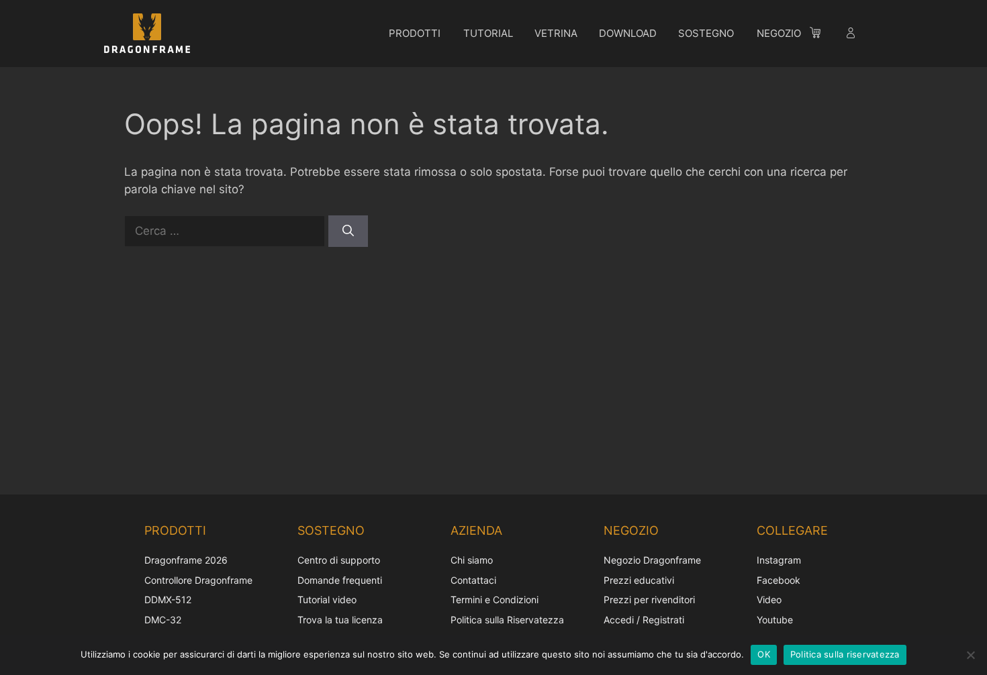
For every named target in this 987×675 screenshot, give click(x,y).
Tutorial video (327, 599)
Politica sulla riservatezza (845, 654)
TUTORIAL (488, 33)
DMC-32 (162, 619)
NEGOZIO (779, 33)
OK (763, 654)
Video (769, 599)
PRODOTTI (414, 33)
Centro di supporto (338, 560)
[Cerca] (348, 231)
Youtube (775, 619)
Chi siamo (472, 560)
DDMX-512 (167, 599)
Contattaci (473, 580)
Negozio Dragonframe (652, 560)
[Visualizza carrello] (822, 35)
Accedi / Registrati (644, 619)
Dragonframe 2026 (186, 560)
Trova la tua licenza (340, 619)
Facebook (778, 580)
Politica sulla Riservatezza (507, 619)
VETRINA (555, 33)
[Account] (852, 35)
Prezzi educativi (639, 580)
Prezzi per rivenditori (649, 599)
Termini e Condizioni (494, 599)
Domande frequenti (339, 580)
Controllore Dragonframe (198, 580)
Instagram (779, 560)
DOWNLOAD (628, 33)
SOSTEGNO (706, 33)
